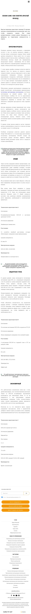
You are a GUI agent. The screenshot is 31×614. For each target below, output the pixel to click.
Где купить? (15, 587)
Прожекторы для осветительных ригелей (15, 538)
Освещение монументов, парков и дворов (15, 544)
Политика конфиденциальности (15, 599)
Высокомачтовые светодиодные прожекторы (15, 579)
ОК (26, 493)
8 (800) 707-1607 (7, 612)
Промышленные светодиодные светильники (15, 573)
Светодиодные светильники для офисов (15, 583)
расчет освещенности (15, 502)
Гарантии (15, 526)
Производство (15, 524)
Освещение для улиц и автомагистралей (15, 542)
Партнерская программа (15, 559)
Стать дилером (15, 557)
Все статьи (15, 10)
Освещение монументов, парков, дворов (16, 551)
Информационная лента (15, 532)
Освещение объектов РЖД (15, 547)
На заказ (15, 585)
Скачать (15, 530)
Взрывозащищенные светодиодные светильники (15, 577)
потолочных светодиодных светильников (12, 92)
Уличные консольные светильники (15, 540)
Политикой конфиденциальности (13, 497)
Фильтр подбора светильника (15, 510)
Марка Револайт (15, 522)
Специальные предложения (15, 563)
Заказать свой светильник (15, 506)
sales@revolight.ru (15, 591)
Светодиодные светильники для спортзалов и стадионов (15, 581)
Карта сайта (15, 528)
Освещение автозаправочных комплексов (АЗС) (15, 549)
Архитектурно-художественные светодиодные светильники (15, 575)
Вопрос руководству (15, 561)
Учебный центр (15, 565)
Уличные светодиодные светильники (15, 571)
